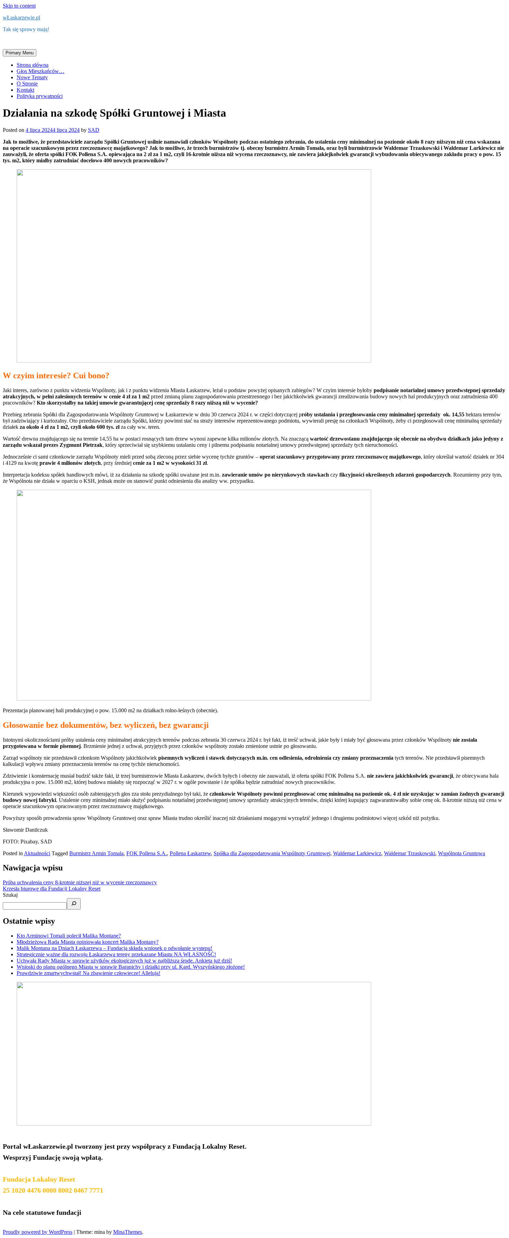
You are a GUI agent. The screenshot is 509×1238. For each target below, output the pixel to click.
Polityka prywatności (40, 96)
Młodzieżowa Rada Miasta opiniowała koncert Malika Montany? (88, 942)
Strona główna (32, 65)
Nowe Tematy (32, 77)
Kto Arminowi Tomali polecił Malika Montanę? (69, 936)
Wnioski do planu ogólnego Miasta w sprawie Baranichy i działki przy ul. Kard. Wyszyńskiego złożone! (131, 967)
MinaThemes (127, 1232)
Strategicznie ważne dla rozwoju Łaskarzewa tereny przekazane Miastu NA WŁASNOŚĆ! (116, 954)
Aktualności (37, 853)
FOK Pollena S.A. (146, 853)
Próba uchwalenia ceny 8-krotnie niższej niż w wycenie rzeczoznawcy (80, 882)
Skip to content (19, 6)
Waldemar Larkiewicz (357, 853)
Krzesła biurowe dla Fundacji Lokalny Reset (51, 889)
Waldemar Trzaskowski (409, 853)
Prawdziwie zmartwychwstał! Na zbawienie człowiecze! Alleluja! (88, 973)
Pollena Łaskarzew (190, 853)
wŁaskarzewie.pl (21, 17)
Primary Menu (20, 52)
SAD (93, 130)
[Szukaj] (74, 904)
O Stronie (27, 84)
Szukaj (10, 895)
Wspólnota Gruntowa (461, 853)
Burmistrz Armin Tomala (96, 853)
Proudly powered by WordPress (37, 1232)
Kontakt (25, 90)
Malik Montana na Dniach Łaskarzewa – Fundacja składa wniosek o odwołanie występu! (114, 948)
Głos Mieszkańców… (40, 71)
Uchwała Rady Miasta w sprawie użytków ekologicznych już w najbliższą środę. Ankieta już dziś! (124, 961)
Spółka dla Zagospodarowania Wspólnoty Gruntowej (272, 853)
